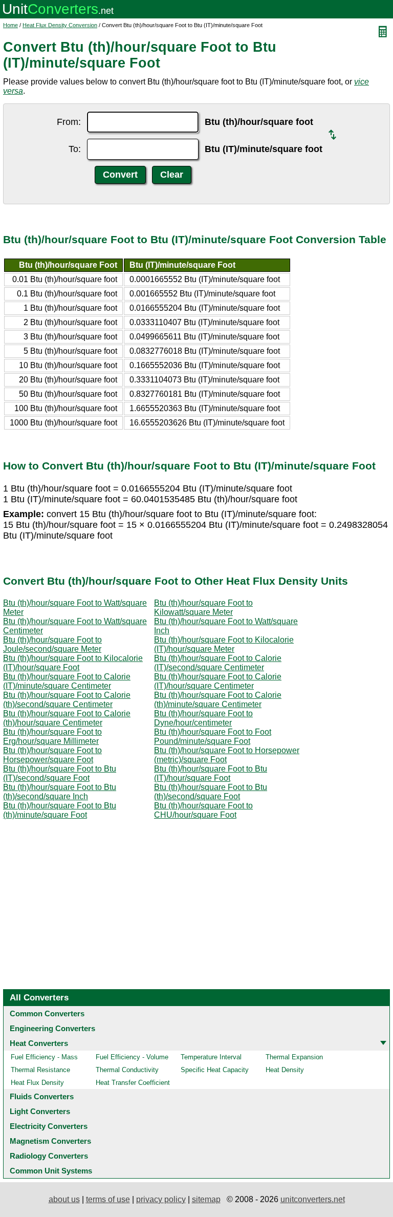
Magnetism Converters (50, 1141)
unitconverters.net (312, 1199)
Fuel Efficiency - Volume (132, 1057)
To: (75, 149)
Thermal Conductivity (127, 1070)
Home (10, 25)
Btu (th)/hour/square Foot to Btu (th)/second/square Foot (210, 792)
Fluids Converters (42, 1096)
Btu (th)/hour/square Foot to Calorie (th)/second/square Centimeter (66, 700)
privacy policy (161, 1199)
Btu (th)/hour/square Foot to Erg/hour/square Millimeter (52, 736)
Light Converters (40, 1111)
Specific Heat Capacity (215, 1070)
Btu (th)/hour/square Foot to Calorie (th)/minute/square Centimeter (217, 700)
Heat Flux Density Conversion (60, 25)
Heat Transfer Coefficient (133, 1082)
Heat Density (285, 1070)
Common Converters (47, 1013)
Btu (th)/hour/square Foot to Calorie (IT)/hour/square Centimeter (217, 681)
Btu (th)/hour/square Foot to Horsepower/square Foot (52, 755)
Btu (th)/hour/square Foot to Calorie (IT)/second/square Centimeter (217, 663)
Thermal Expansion (294, 1057)
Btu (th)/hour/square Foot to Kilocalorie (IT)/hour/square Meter (224, 644)
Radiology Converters (49, 1155)
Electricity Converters (49, 1126)
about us (64, 1199)
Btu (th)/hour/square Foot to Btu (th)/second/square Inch (59, 792)
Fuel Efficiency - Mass (44, 1057)
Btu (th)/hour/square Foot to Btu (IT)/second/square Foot (59, 773)
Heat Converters (39, 1043)
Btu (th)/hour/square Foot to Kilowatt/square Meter (203, 607)
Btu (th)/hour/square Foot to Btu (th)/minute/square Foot (59, 810)
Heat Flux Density (37, 1082)
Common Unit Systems (51, 1170)
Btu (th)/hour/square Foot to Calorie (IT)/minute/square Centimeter (66, 681)
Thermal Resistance (40, 1070)
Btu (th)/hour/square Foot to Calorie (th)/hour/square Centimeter (66, 718)
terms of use (108, 1199)
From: (69, 122)
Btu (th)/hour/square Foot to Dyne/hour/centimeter (203, 718)
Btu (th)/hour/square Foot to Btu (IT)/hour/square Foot (210, 773)
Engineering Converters (52, 1028)
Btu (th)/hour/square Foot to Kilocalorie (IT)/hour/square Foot (73, 663)
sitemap (206, 1199)
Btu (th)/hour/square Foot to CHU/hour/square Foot (203, 810)
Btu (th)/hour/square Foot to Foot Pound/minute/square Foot (212, 736)
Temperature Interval (211, 1057)
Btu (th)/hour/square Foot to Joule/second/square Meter (52, 644)
